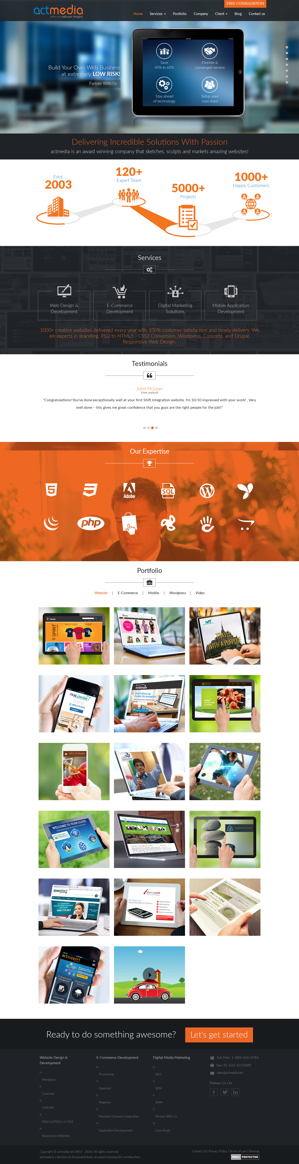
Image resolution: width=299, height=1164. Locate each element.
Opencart (105, 1088)
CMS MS (48, 1108)
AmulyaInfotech (82, 1157)
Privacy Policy (218, 1151)
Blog (238, 14)
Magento (105, 1102)
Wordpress (177, 593)
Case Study (162, 1130)
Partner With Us (166, 1116)
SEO (158, 1074)
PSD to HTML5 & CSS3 (57, 1122)
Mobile (153, 593)
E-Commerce (128, 593)
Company (201, 14)
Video (200, 593)
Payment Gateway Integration (119, 1116)
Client (220, 14)
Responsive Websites (56, 1136)
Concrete (48, 1093)
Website (101, 593)
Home (138, 14)
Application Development (115, 1130)
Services (157, 14)
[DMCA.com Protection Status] (245, 1156)
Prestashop (106, 1074)
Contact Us (199, 1151)
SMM (159, 1102)
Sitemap (254, 1151)
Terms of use (237, 1151)
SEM (158, 1088)
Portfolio (180, 14)
